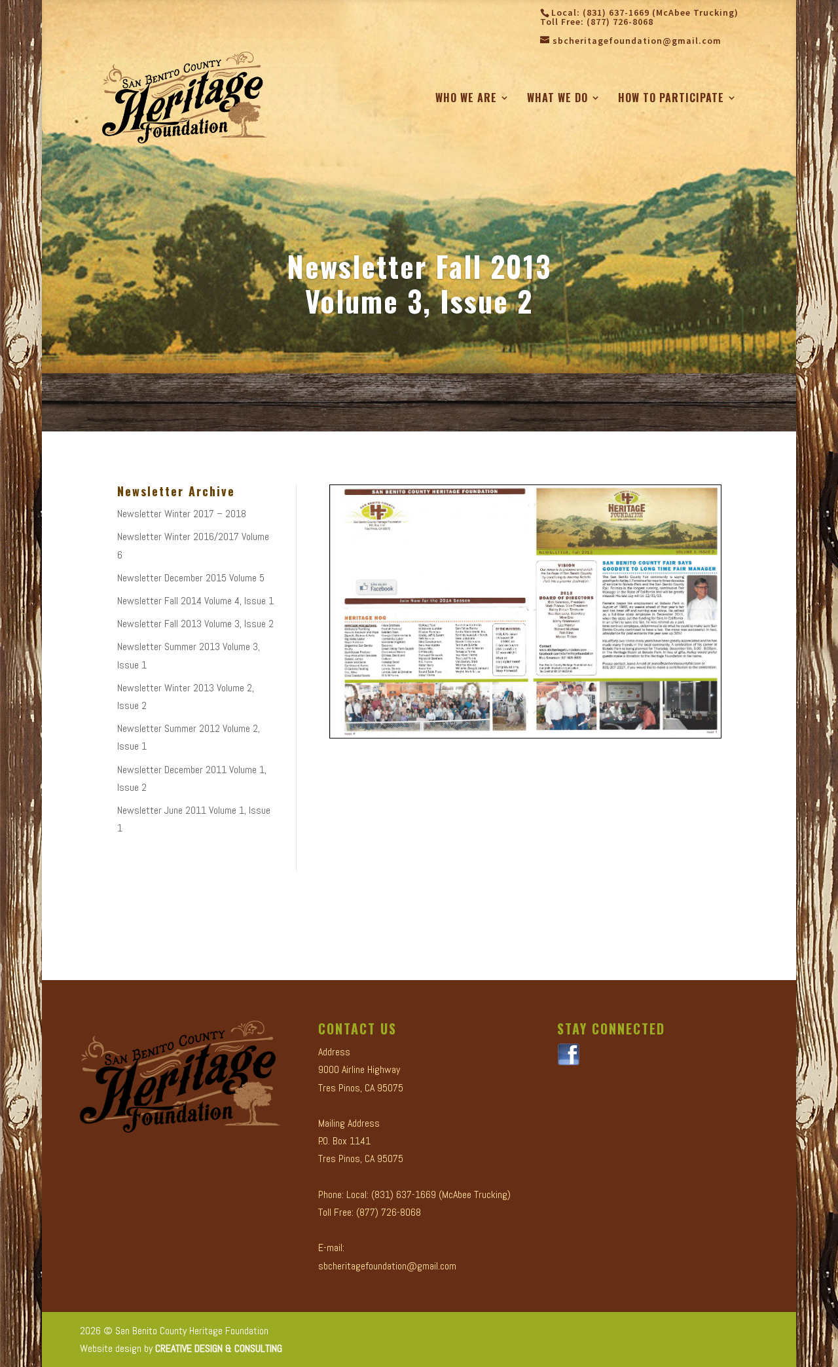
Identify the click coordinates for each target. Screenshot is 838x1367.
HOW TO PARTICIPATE (671, 99)
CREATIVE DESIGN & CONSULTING (218, 1348)
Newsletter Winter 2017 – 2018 (181, 513)
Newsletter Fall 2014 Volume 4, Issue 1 (195, 601)
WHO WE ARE (466, 99)
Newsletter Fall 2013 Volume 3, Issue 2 (195, 623)
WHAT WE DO (557, 99)
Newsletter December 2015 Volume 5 (190, 578)
